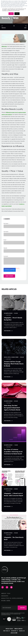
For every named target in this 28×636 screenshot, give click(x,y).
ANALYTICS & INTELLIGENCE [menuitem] (12, 598)
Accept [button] (11, 13)
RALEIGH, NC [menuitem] (22, 630)
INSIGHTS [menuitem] (4, 596)
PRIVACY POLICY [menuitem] (9, 628)
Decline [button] (17, 13)
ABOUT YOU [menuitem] (5, 593)
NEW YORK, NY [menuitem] (6, 630)
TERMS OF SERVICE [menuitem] (18, 628)
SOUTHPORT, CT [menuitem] (14, 630)
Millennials (4, 46)
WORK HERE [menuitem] (5, 600)
